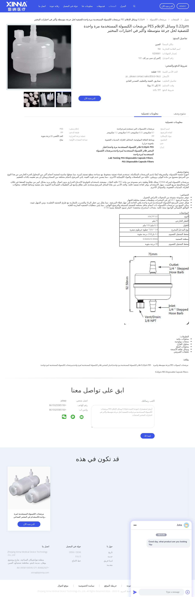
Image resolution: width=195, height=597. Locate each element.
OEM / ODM (75, 552)
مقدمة (110, 564)
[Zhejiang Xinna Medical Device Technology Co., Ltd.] (83, 417)
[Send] (135, 592)
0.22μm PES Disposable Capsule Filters (171, 372)
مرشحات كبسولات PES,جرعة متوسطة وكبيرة (170, 365)
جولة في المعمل (70, 6)
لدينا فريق (108, 560)
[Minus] (135, 525)
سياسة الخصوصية (86, 586)
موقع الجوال (63, 586)
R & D (78, 556)
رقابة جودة (54, 6)
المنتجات (112, 6)
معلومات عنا (87, 6)
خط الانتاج (76, 560)
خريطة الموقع (110, 586)
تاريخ (110, 552)
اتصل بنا (42, 6)
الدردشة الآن (167, 6)
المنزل (123, 6)
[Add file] (188, 592)
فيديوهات (101, 6)
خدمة (110, 556)
